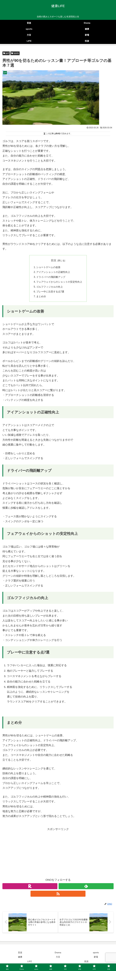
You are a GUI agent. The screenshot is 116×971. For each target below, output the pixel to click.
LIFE (29, 961)
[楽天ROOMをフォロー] (29, 886)
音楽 (20, 952)
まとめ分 (41, 296)
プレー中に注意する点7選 (50, 291)
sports (16, 53)
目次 (53, 260)
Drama (58, 952)
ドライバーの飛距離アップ (50, 277)
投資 (86, 961)
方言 (58, 957)
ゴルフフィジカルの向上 (49, 286)
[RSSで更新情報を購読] (58, 894)
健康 (20, 957)
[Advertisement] (58, 853)
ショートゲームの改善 (48, 267)
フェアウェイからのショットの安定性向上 (59, 281)
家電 (96, 957)
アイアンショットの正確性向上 (53, 272)
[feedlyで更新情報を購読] (86, 886)
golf (7, 53)
